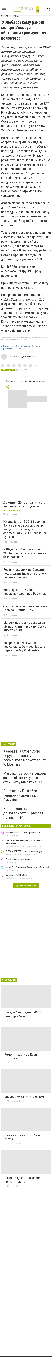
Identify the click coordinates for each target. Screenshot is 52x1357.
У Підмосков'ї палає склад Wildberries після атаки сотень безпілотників (24, 553)
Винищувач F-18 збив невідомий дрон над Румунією (24, 592)
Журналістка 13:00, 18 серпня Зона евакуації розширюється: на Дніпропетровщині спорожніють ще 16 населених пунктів (25, 529)
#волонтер (25, 346)
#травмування (7, 348)
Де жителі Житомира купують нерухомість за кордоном (24, 504)
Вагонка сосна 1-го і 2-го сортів (22, 1137)
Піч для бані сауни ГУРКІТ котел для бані (22, 1014)
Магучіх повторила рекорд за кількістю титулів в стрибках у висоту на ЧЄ (24, 626)
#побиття (19, 348)
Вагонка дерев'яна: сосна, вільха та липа (22, 1180)
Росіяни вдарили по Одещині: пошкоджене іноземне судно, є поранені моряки (25, 573)
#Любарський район (10, 346)
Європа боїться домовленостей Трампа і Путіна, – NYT (25, 608)
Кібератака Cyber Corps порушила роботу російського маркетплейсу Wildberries (24, 646)
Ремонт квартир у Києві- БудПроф (21, 1056)
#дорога (36, 346)
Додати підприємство (26, 885)
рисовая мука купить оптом (24, 1097)
